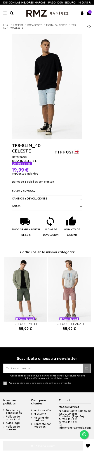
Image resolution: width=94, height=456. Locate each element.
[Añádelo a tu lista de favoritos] (87, 446)
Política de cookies (13, 428)
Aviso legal (13, 423)
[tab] (47, 192)
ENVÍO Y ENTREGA (23, 191)
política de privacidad (60, 383)
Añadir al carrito (45, 445)
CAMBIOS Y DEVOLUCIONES (29, 198)
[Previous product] (88, 26)
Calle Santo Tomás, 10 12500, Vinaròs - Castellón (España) (75, 413)
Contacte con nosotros (42, 425)
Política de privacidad (13, 418)
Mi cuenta (40, 414)
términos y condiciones (32, 383)
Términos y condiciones (14, 411)
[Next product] (90, 26)
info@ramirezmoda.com (75, 427)
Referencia (19, 157)
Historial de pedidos (41, 419)
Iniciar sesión (42, 410)
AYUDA (16, 206)
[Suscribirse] (87, 368)
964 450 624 (70, 419)
